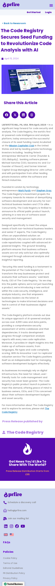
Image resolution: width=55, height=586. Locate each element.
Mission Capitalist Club (21, 145)
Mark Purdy (24, 190)
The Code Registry (25, 432)
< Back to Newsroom (14, 23)
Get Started (33, 12)
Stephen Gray (43, 190)
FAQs (6, 542)
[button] (51, 5)
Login (48, 12)
